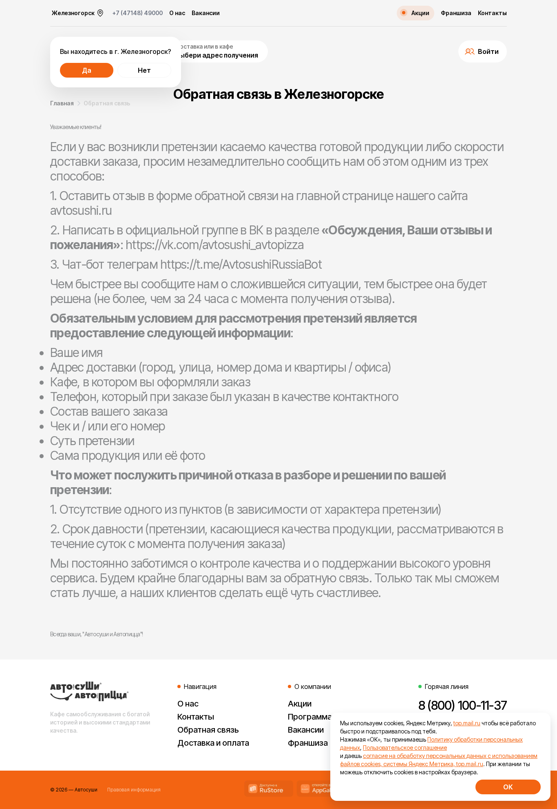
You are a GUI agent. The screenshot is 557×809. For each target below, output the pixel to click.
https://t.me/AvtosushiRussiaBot (241, 264)
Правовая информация (134, 790)
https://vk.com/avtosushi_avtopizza (215, 244)
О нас (177, 13)
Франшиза (456, 13)
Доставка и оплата (213, 743)
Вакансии (206, 13)
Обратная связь (208, 730)
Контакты (492, 13)
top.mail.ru (466, 723)
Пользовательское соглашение (405, 747)
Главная (62, 103)
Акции (300, 704)
